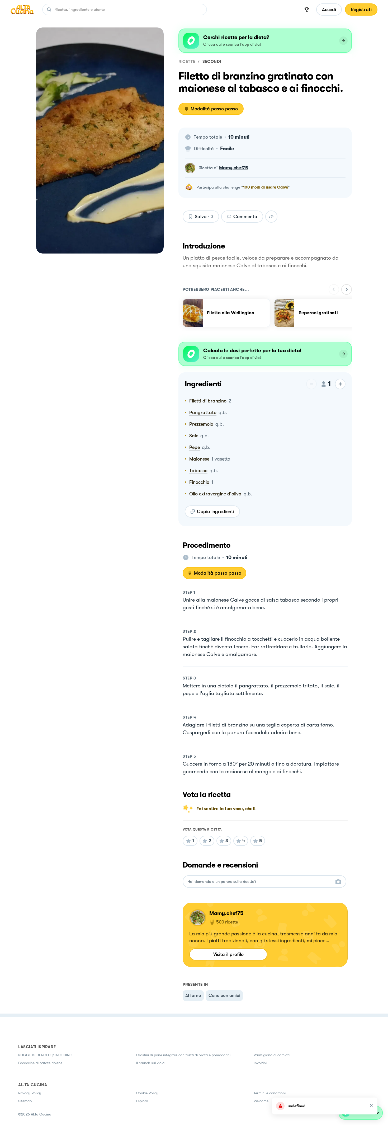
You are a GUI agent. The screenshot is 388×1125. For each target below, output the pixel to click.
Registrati (361, 9)
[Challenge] (306, 9)
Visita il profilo (228, 954)
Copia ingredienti (215, 511)
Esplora (142, 1101)
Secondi (211, 61)
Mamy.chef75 (233, 167)
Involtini (260, 1063)
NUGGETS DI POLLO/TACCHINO (45, 1055)
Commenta (245, 216)
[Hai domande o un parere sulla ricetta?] (259, 881)
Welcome (261, 1101)
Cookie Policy (147, 1093)
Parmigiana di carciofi (272, 1055)
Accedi (329, 9)
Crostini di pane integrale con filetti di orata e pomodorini (183, 1055)
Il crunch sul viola (150, 1063)
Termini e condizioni (270, 1093)
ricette (186, 61)
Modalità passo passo (214, 108)
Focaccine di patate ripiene (40, 1063)
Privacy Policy (29, 1093)
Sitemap (25, 1101)
